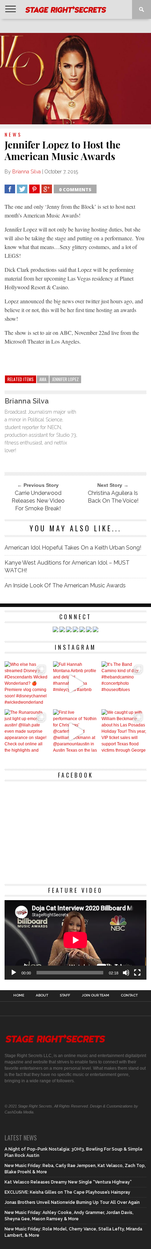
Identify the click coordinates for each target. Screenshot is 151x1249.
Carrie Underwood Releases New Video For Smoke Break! (38, 501)
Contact (129, 995)
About (42, 995)
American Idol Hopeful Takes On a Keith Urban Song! (73, 547)
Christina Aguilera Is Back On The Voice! (113, 497)
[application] (75, 940)
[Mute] (126, 972)
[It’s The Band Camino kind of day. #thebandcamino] (123, 683)
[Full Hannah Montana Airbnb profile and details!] (75, 683)
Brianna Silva (26, 171)
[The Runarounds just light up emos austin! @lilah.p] (27, 731)
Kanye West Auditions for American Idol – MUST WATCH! (67, 566)
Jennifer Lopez (65, 379)
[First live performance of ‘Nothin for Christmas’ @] (75, 731)
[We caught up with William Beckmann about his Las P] (123, 731)
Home (18, 995)
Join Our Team (95, 995)
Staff (65, 995)
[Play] (13, 972)
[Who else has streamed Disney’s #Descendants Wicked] (27, 683)
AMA (42, 379)
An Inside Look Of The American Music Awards (65, 585)
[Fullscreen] (137, 972)
